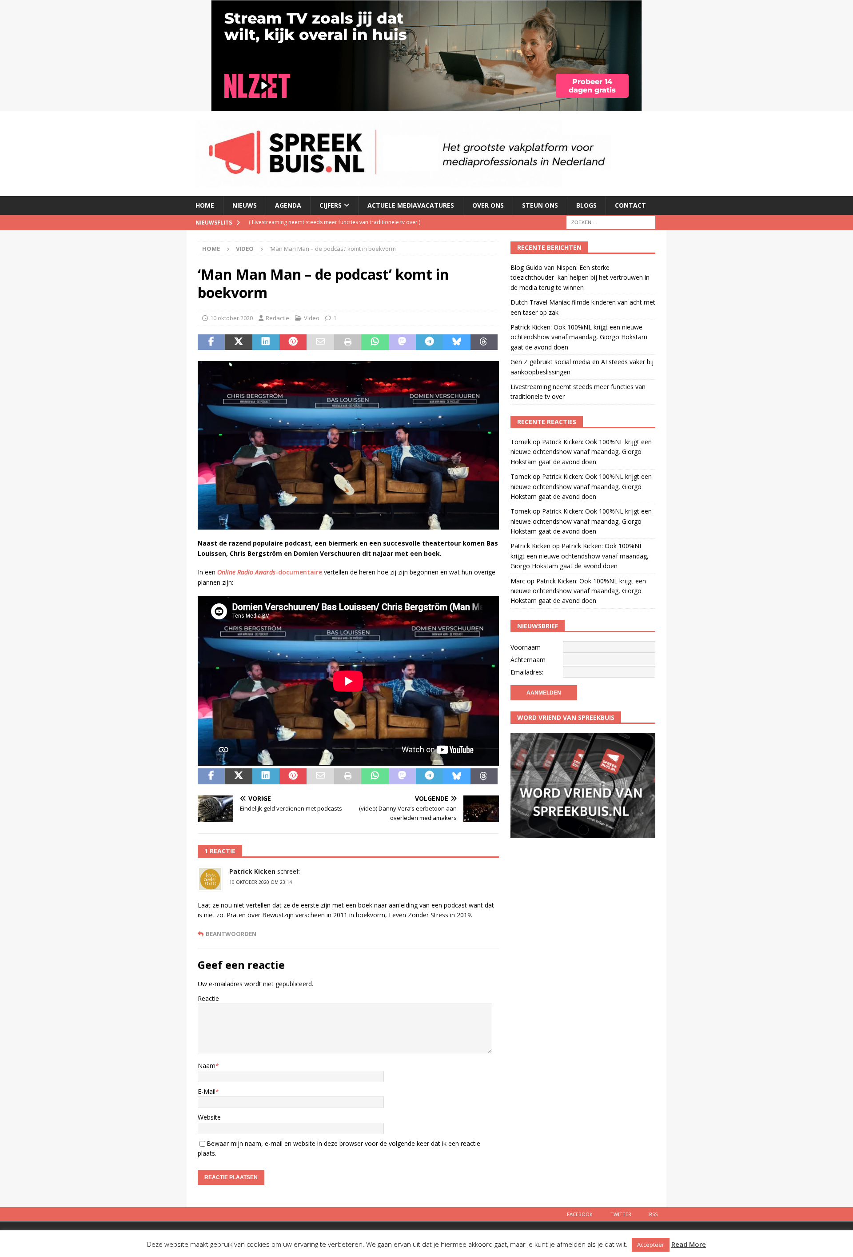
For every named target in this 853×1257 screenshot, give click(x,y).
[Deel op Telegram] (429, 342)
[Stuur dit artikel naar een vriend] (320, 342)
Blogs (586, 205)
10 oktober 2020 (231, 318)
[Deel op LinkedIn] (265, 342)
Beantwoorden (231, 934)
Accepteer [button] (650, 1245)
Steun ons (540, 205)
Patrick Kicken (252, 871)
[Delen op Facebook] (211, 342)
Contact (630, 205)
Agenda (288, 205)
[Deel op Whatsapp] (374, 342)
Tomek (520, 442)
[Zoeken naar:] (610, 221)
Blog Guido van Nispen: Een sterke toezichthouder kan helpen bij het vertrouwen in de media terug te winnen (580, 277)
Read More (688, 1244)
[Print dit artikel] (347, 342)
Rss (653, 1214)
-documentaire (269, 572)
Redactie (277, 318)
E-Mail (206, 1091)
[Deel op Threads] (484, 342)
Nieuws (244, 205)
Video (311, 318)
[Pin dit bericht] (293, 342)
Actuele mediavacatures (410, 205)
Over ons (488, 205)
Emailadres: (526, 672)
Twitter (620, 1214)
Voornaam (525, 647)
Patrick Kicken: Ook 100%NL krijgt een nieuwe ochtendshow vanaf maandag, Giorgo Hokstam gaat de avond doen (578, 337)
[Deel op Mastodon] (402, 342)
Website (209, 1117)
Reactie (208, 998)
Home (204, 205)
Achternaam (528, 659)
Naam (206, 1065)
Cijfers (330, 205)
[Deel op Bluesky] (456, 342)
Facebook (580, 1214)
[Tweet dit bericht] (238, 342)
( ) (367, 229)
